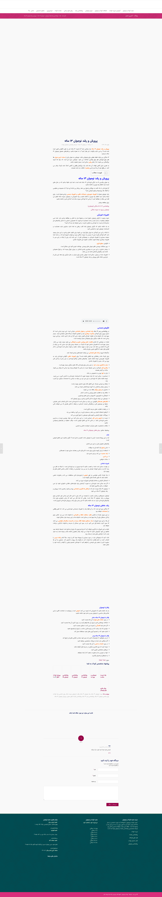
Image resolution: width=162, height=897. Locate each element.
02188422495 (54, 828)
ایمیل (94, 776)
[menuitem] (128, 10)
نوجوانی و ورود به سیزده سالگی (100, 210)
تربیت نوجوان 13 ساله (97, 694)
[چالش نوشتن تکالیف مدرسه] (74, 723)
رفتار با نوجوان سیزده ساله (73, 694)
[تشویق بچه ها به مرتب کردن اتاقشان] (116, 723)
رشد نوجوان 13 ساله (85, 694)
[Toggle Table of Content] (105, 173)
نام (95, 770)
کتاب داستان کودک (133, 841)
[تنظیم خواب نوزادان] (32, 723)
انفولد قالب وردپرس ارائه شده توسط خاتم (112, 894)
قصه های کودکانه (133, 838)
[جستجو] (28, 10)
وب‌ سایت (93, 781)
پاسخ (109, 753)
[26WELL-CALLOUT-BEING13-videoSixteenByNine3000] (81, 80)
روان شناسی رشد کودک (59, 694)
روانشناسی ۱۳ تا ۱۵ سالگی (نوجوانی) (98, 206)
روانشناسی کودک (77, 697)
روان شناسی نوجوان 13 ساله (102, 697)
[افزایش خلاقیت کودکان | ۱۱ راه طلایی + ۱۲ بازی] (60, 723)
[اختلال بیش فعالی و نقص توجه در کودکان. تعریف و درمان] (88, 723)
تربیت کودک (135, 832)
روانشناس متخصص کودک (68, 145)
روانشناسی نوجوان (133, 844)
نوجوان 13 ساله (81, 145)
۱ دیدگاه (90, 145)
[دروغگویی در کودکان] (130, 723)
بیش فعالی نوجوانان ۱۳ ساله (92, 430)
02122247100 (54, 838)
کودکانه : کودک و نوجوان (127, 894)
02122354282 (54, 848)
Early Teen (102, 660)
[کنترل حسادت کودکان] (160, 448)
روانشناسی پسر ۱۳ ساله (88, 697)
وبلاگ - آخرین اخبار (132, 16)
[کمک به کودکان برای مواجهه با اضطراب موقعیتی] (46, 723)
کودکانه (123, 823)
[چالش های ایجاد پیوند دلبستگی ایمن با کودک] (102, 723)
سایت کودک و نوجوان (131, 823)
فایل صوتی (69, 697)
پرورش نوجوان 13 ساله (60, 697)
